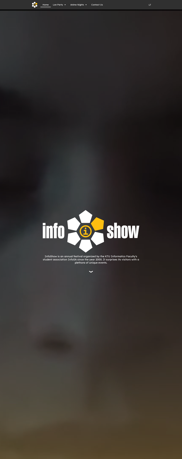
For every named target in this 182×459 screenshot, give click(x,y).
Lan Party (58, 4)
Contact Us (97, 4)
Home (46, 4)
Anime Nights (77, 4)
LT (150, 4)
